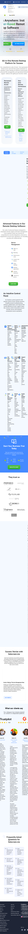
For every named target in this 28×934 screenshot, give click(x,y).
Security (12, 904)
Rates (1, 911)
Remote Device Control (4, 920)
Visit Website (8, 697)
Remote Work (2, 927)
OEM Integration (3, 930)
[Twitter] (25, 930)
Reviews (12, 908)
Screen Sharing (3, 922)
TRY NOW (7, 127)
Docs (9, 10)
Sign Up (1, 909)
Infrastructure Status (15, 911)
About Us (13, 906)
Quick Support (3, 915)
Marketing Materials (15, 913)
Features (10, 4)
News (12, 909)
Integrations (11, 8)
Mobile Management (4, 929)
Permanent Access (3, 913)
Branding (2, 918)
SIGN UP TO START (14, 467)
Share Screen (17, 1)
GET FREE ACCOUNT (19, 43)
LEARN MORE (13, 283)
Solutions (10, 6)
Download (2, 904)
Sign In (24, 1)
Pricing (9, 2)
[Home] (4, 7)
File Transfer (2, 916)
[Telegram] (22, 930)
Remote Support (3, 925)
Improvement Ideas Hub (16, 915)
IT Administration (3, 923)
